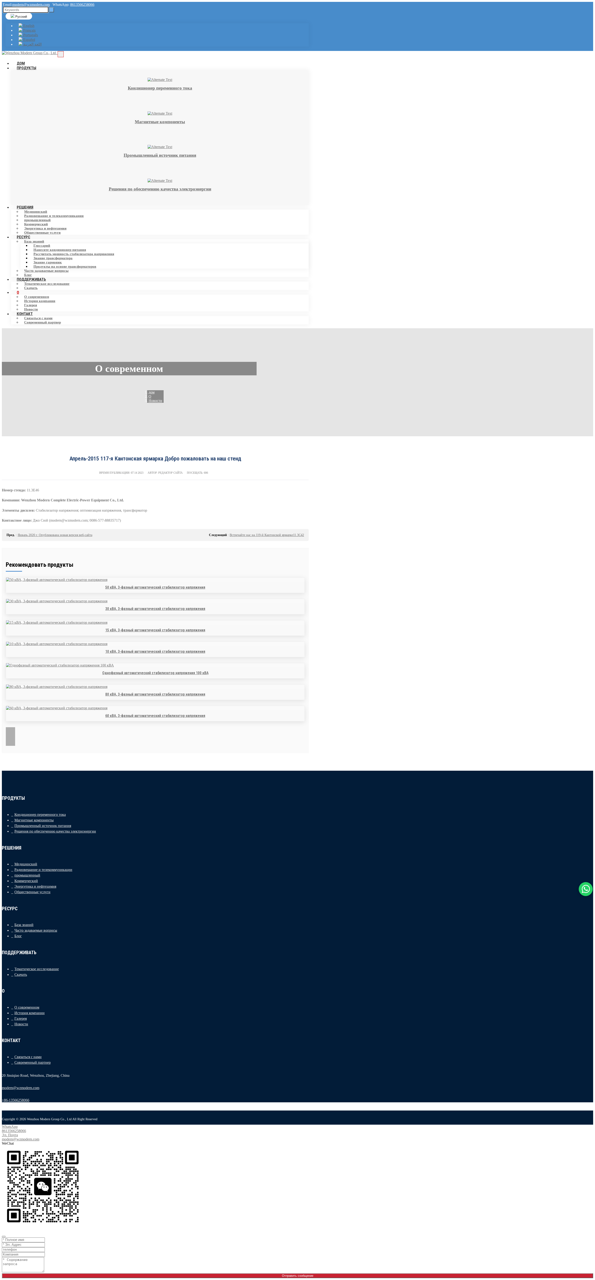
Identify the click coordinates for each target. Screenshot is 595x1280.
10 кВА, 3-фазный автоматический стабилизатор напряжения (155, 651)
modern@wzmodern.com (31, 5)
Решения (25, 207)
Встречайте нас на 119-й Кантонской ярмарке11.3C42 (267, 535)
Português (30, 35)
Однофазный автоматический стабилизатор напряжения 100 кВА (155, 673)
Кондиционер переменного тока (40, 815)
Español (28, 40)
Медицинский (35, 211)
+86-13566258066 (15, 1100)
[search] (51, 9)
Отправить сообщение (297, 1275)
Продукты (26, 68)
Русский (20, 16)
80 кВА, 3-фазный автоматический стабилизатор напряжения (155, 694)
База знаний (34, 241)
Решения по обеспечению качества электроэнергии (55, 831)
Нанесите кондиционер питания (59, 250)
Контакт (25, 313)
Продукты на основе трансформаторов (64, 266)
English (28, 26)
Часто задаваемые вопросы (46, 271)
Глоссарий (41, 245)
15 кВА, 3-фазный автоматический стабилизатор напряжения (155, 630)
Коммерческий (36, 224)
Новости (21, 1024)
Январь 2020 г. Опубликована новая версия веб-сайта (55, 535)
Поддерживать (31, 279)
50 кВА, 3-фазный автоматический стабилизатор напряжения (155, 587)
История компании (39, 301)
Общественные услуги (42, 232)
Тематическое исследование (46, 284)
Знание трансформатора (53, 258)
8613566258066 (82, 5)
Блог (18, 936)
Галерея (30, 305)
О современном (36, 297)
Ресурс (23, 237)
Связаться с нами (38, 318)
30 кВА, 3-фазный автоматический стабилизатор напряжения (155, 609)
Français (29, 30)
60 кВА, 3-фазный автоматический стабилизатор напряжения (155, 715)
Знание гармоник (47, 262)
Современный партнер (42, 322)
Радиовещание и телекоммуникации (54, 216)
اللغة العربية (32, 44)
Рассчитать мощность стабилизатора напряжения (73, 254)
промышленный (37, 220)
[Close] (4, 1236)
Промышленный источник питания (42, 826)
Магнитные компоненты (34, 820)
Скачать (31, 288)
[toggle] (61, 54)
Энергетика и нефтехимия (45, 228)
